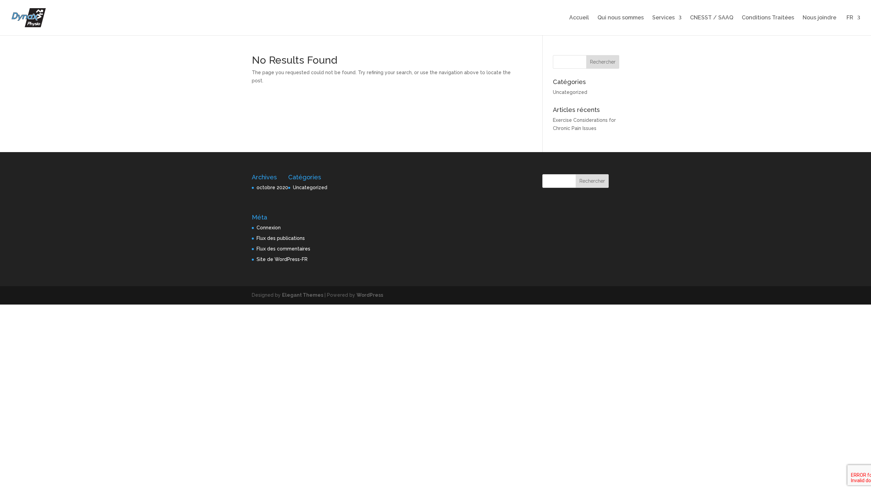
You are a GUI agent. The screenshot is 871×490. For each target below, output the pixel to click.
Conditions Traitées (768, 18)
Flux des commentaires (283, 248)
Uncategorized (570, 92)
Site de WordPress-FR (282, 259)
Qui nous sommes (620, 18)
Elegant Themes (302, 295)
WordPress (370, 295)
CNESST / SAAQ (711, 18)
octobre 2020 (272, 187)
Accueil (579, 18)
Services (663, 18)
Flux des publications (281, 238)
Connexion (269, 227)
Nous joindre (819, 18)
